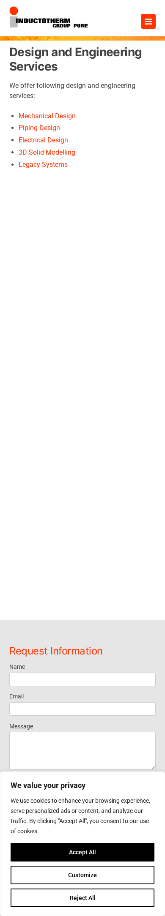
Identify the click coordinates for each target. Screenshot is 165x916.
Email (16, 696)
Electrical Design (43, 140)
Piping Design (39, 128)
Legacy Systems (43, 165)
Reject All (83, 897)
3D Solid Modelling (47, 152)
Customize (82, 875)
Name (17, 666)
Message (21, 726)
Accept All (82, 852)
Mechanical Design (47, 116)
